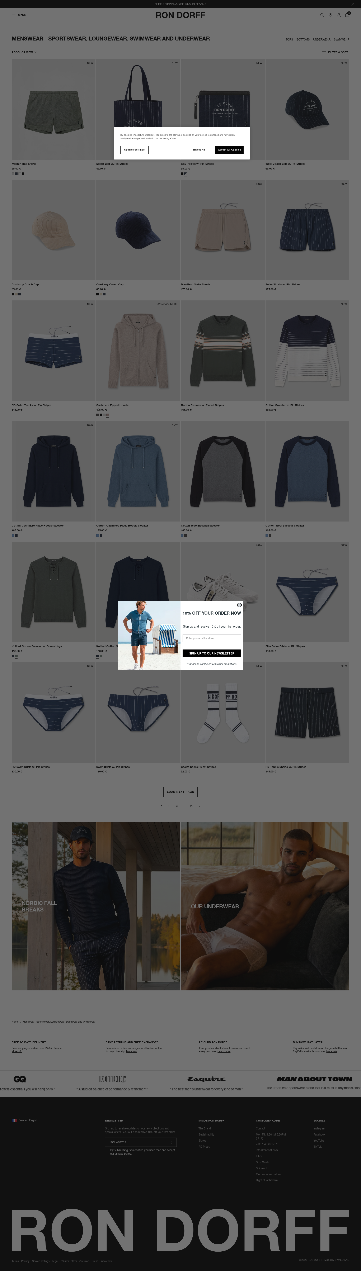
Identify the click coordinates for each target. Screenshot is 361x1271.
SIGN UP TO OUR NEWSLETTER (211, 653)
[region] (182, 143)
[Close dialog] (239, 605)
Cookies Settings (134, 150)
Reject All (199, 150)
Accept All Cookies (229, 150)
